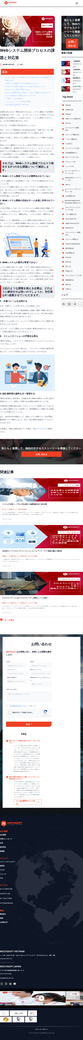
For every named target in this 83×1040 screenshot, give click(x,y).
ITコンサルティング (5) (73, 275)
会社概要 (3, 835)
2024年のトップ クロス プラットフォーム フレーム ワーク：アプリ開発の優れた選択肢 (77, 78)
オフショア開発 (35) (72, 135)
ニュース (3, 874)
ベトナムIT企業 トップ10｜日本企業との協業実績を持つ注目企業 (24, 504)
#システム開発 (17, 509)
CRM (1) (68, 289)
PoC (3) (68, 123)
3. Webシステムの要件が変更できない (17, 89)
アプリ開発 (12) (70, 214)
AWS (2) (68, 284)
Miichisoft (40, 428)
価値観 (2, 851)
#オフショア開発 (7, 509)
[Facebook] (6, 985)
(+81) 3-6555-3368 (5, 974)
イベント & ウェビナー (8, 862)
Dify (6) (68, 105)
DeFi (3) (68, 262)
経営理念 (3, 847)
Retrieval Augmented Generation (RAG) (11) (72, 201)
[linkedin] (10, 985)
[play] (41, 998)
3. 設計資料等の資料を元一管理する (16, 104)
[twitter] (1, 985)
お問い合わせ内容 (11, 689)
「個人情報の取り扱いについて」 (18, 706)
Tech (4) (68, 257)
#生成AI (24, 509)
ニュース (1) (69, 166)
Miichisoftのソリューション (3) (73, 179)
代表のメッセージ (6, 839)
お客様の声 (4, 922)
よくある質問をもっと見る (25, 802)
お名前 (8, 662)
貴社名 (32, 662)
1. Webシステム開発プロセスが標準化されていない (21, 83)
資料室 (2, 866)
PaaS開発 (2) (69, 253)
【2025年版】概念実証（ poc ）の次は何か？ (77, 69)
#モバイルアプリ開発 (31, 556)
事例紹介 (3, 914)
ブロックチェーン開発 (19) (72, 233)
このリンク (23, 157)
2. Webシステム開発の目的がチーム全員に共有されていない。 (25, 86)
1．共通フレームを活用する (13, 98)
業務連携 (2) (69, 280)
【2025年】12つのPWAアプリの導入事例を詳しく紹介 (77, 61)
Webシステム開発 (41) (73, 119)
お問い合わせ (41, 454)
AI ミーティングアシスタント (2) (73, 190)
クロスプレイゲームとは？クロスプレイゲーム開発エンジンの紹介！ (77, 86)
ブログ (2, 870)
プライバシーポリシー (41, 1029)
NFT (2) (68, 266)
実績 (1, 918)
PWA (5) (68, 114)
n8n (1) (67, 185)
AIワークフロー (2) (71, 157)
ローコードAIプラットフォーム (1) (72, 172)
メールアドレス (10, 670)
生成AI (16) (69, 110)
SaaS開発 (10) (70, 196)
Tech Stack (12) (70, 219)
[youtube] (14, 985)
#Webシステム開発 (8, 556)
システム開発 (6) (71, 139)
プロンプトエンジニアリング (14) (72, 208)
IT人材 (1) (68, 144)
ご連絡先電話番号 (11, 677)
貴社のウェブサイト (36, 670)
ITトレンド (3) (70, 162)
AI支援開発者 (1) (71, 153)
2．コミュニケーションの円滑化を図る (17, 101)
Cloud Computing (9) (72, 244)
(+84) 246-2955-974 (6, 959)
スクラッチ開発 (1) (71, 239)
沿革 (1, 843)
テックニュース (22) (72, 148)
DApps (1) (68, 271)
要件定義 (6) (69, 248)
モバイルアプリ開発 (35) (72, 129)
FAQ (1, 878)
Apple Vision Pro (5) (72, 223)
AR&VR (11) (69, 228)
